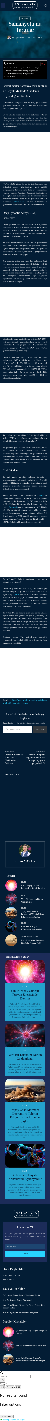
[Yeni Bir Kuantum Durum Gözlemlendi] (11, 899)
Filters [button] (6, 1384)
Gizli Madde (10, 76)
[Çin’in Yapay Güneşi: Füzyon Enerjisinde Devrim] (11, 885)
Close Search (7, 1416)
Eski (18, 1387)
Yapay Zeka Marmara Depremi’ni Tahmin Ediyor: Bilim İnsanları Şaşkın (33, 914)
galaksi (16, 595)
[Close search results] (2, 1380)
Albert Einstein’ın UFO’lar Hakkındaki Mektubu (14, 759)
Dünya (41, 495)
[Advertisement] (25, 156)
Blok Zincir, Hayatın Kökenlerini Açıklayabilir (20, 1313)
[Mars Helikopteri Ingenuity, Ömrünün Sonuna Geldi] (11, 940)
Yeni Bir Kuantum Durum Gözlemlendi (18, 1300)
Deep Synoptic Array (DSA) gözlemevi (20, 73)
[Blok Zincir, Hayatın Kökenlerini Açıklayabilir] (11, 927)
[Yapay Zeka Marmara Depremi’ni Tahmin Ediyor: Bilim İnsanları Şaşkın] (11, 913)
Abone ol (40, 729)
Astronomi (25, 18)
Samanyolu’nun (18, 202)
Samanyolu (13, 507)
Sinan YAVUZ (20, 37)
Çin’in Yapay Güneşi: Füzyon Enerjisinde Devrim (25, 994)
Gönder (25, 1254)
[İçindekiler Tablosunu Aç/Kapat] (42, 64)
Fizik (23, 895)
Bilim (23, 882)
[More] (41, 742)
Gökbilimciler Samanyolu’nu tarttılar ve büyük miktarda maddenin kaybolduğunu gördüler (23, 69)
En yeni (10, 1387)
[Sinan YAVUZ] (9, 38)
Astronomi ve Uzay (29, 937)
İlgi (2, 1387)
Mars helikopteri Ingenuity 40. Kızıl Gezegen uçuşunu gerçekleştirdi (35, 759)
